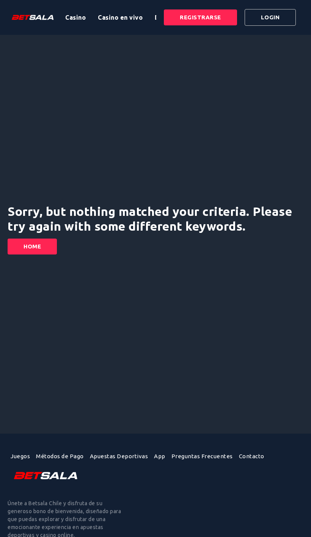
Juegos (20, 456)
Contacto (251, 456)
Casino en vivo (120, 17)
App (159, 456)
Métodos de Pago (60, 456)
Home (32, 246)
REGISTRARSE (200, 17)
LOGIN (270, 17)
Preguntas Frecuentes (202, 456)
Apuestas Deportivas (119, 456)
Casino (75, 17)
